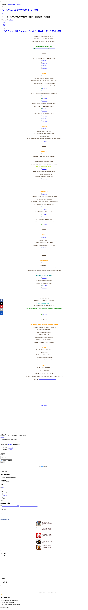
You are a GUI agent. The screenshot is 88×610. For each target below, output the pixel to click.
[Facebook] (1, 300)
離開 (7, 607)
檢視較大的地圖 (44, 405)
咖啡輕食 (11, 449)
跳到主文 (3, 13)
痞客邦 (9, 444)
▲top (2, 451)
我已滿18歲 (3, 607)
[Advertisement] (24, 428)
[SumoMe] (1, 313)
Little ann (2, 437)
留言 (12, 444)
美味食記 (11, 448)
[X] (1, 303)
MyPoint (2, 550)
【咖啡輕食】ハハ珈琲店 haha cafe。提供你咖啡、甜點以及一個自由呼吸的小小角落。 (32, 31)
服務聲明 (56, 592)
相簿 (4, 22)
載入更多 (2, 454)
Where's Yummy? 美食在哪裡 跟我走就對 (19, 10)
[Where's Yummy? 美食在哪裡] (44, 314)
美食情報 (11, 20)
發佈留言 (2, 462)
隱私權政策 (51, 592)
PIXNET (34, 592)
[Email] (1, 309)
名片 (4, 25)
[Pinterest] (1, 306)
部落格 (4, 24)
